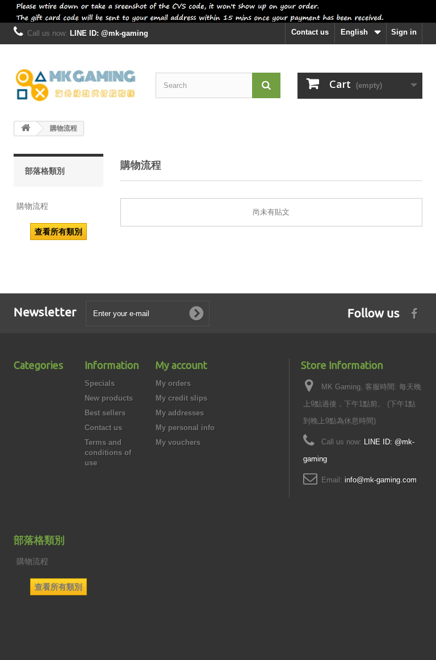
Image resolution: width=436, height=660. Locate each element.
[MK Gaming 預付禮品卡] (76, 85)
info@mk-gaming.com (381, 480)
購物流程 (32, 206)
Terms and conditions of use (108, 452)
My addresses (180, 413)
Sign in (404, 32)
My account (181, 365)
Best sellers (105, 413)
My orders (173, 383)
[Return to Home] (25, 128)
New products (109, 398)
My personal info (185, 427)
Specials (100, 383)
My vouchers (178, 442)
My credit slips (181, 398)
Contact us (310, 32)
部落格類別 (45, 170)
